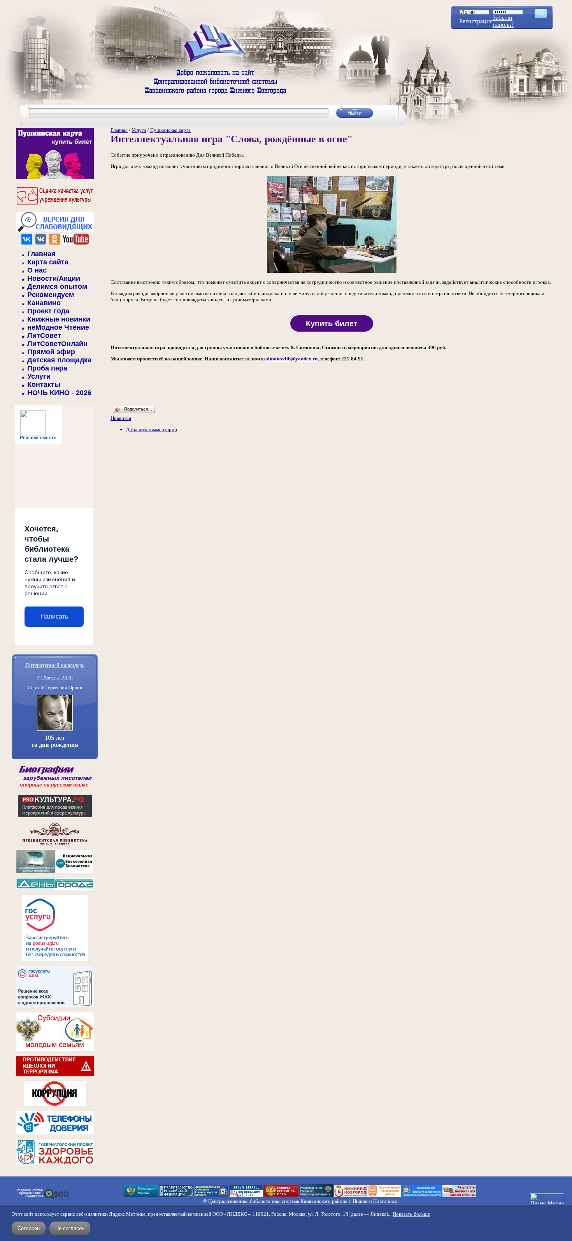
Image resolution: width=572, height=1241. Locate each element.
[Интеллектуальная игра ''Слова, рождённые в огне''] (332, 272)
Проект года (48, 311)
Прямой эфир (51, 352)
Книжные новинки (58, 319)
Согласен (29, 1228)
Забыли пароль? (503, 21)
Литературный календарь (54, 665)
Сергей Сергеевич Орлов (55, 687)
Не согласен (69, 1228)
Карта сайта (47, 262)
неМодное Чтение (58, 327)
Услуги (39, 376)
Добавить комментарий (151, 429)
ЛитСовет (44, 335)
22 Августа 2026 (55, 677)
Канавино (44, 303)
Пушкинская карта (170, 130)
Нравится (121, 418)
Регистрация (476, 21)
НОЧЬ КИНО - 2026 (59, 393)
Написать (54, 616)
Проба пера (47, 368)
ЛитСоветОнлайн (57, 344)
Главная (41, 254)
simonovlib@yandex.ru (292, 359)
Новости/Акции (53, 278)
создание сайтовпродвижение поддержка (30, 1192)
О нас (37, 270)
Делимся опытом (57, 286)
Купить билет (332, 323)
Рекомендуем (50, 295)
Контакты (43, 384)
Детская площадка (59, 360)
